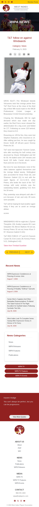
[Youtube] (12, 2)
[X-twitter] (5, 2)
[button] (34, 8)
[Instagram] (8, 2)
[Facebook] (2, 2)
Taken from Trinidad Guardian (15, 246)
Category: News (19, 46)
